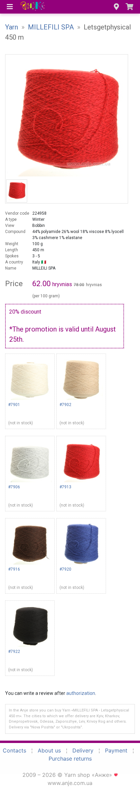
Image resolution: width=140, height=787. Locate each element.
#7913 (65, 487)
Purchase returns (70, 758)
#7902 (65, 404)
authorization (80, 693)
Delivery (82, 750)
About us (49, 750)
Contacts (14, 750)
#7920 (65, 569)
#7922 (14, 651)
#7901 (14, 404)
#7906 (14, 487)
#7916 (14, 569)
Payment (116, 750)
